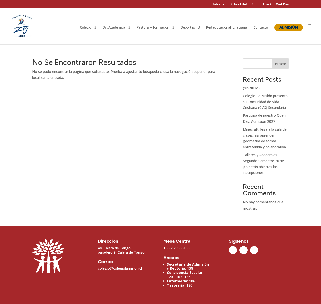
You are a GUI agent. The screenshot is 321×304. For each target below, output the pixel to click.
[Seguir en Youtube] (254, 250)
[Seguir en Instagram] (233, 250)
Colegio (85, 28)
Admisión (288, 27)
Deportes (188, 28)
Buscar (280, 63)
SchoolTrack (262, 4)
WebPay (282, 4)
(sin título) (251, 88)
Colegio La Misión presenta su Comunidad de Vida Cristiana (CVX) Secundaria (265, 101)
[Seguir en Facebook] (243, 250)
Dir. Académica (114, 28)
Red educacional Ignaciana (226, 28)
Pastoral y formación (153, 28)
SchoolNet (238, 4)
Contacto (260, 28)
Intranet (219, 4)
